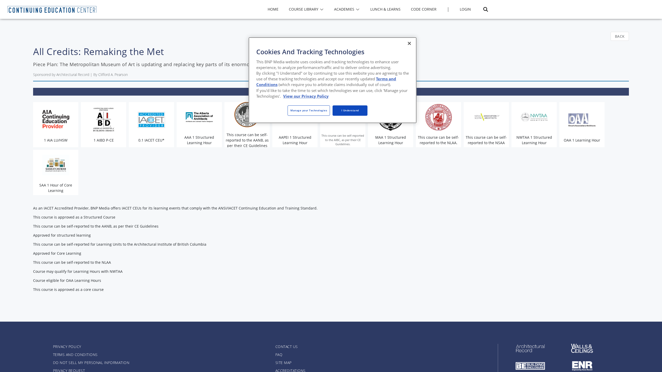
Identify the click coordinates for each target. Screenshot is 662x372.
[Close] (409, 43)
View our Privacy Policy (306, 96)
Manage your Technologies (308, 110)
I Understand (350, 110)
